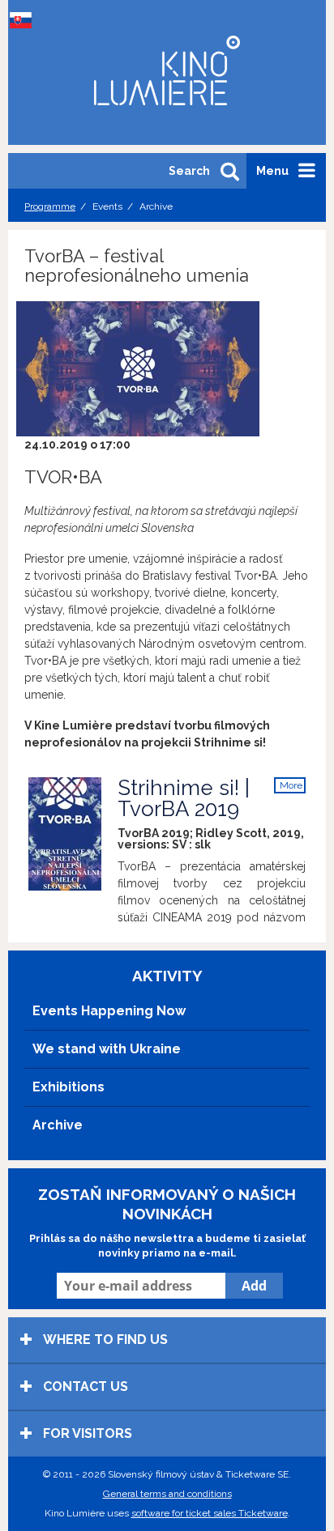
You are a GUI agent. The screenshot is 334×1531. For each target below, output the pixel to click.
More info (291, 786)
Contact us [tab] (84, 1386)
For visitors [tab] (86, 1433)
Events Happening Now (109, 1011)
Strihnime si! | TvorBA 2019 (184, 798)
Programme (49, 206)
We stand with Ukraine (106, 1049)
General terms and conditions (167, 1493)
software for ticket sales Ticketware (209, 1513)
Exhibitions (68, 1087)
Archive (57, 1125)
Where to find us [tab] (104, 1339)
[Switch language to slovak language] (24, 20)
